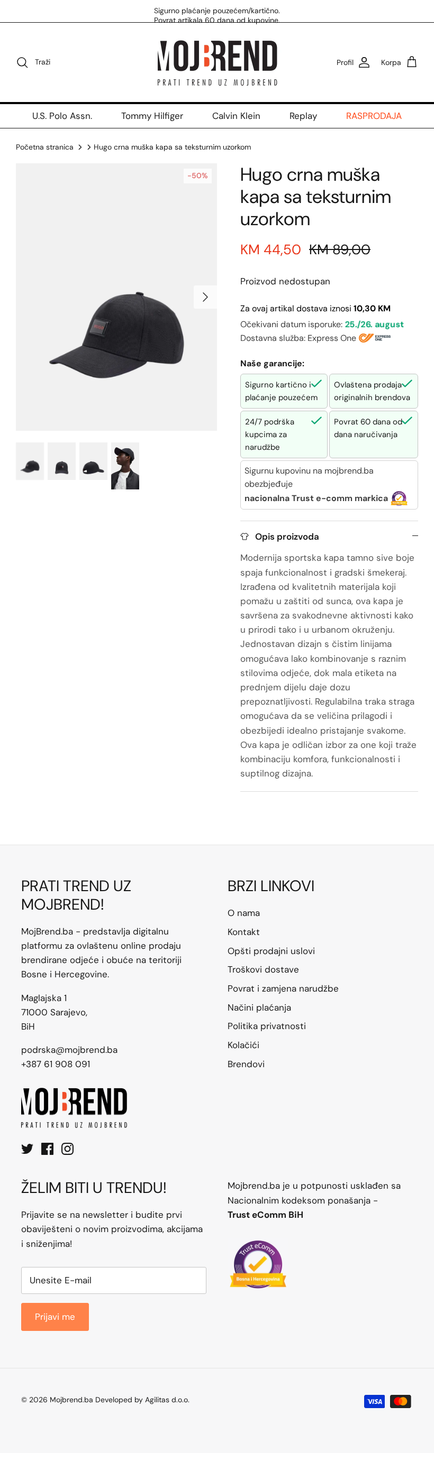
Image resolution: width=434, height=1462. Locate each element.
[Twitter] (27, 1149)
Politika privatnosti (267, 1026)
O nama (244, 913)
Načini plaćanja (259, 1007)
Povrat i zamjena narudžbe (283, 988)
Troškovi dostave (263, 969)
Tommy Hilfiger (152, 116)
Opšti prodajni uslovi (271, 951)
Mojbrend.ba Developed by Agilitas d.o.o (119, 1399)
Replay (303, 116)
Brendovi (246, 1064)
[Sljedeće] (205, 297)
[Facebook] (47, 1149)
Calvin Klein (236, 116)
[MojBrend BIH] (217, 62)
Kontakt (244, 932)
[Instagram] (67, 1149)
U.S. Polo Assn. (62, 116)
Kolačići (243, 1045)
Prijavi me (55, 1316)
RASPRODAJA (374, 116)
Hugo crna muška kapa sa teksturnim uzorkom (172, 147)
